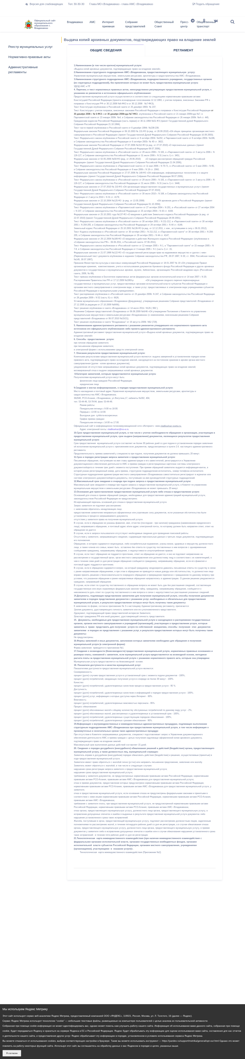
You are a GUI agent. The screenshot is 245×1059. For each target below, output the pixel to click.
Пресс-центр (184, 24)
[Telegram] (193, 25)
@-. (118, 429)
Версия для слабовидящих (46, 4)
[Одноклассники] (204, 25)
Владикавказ (75, 22)
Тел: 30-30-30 (76, 4)
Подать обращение (207, 4)
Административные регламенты (23, 69)
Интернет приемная (108, 24)
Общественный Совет (164, 24)
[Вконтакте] (216, 25)
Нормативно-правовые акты (29, 57)
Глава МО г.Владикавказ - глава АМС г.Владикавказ (121, 4)
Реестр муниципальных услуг (30, 46)
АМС (93, 22)
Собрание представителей (135, 24)
